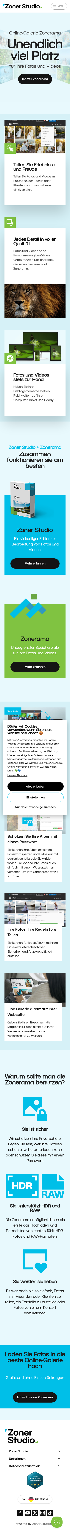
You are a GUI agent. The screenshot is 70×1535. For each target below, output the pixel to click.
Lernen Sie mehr (17, 775)
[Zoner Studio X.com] (35, 1513)
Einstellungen (36, 797)
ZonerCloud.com (43, 1523)
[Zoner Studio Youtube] (27, 1513)
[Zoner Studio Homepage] (22, 6)
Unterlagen (17, 1458)
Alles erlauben (35, 786)
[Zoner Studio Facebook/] (20, 1513)
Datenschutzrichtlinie (25, 1466)
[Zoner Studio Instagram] (42, 1513)
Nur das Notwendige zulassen (35, 806)
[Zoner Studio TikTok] (50, 1513)
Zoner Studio (18, 1451)
